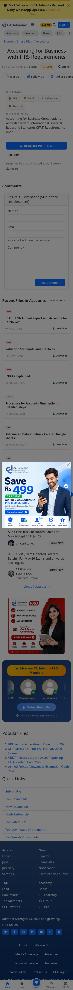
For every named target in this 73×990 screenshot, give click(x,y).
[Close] (68, 465)
